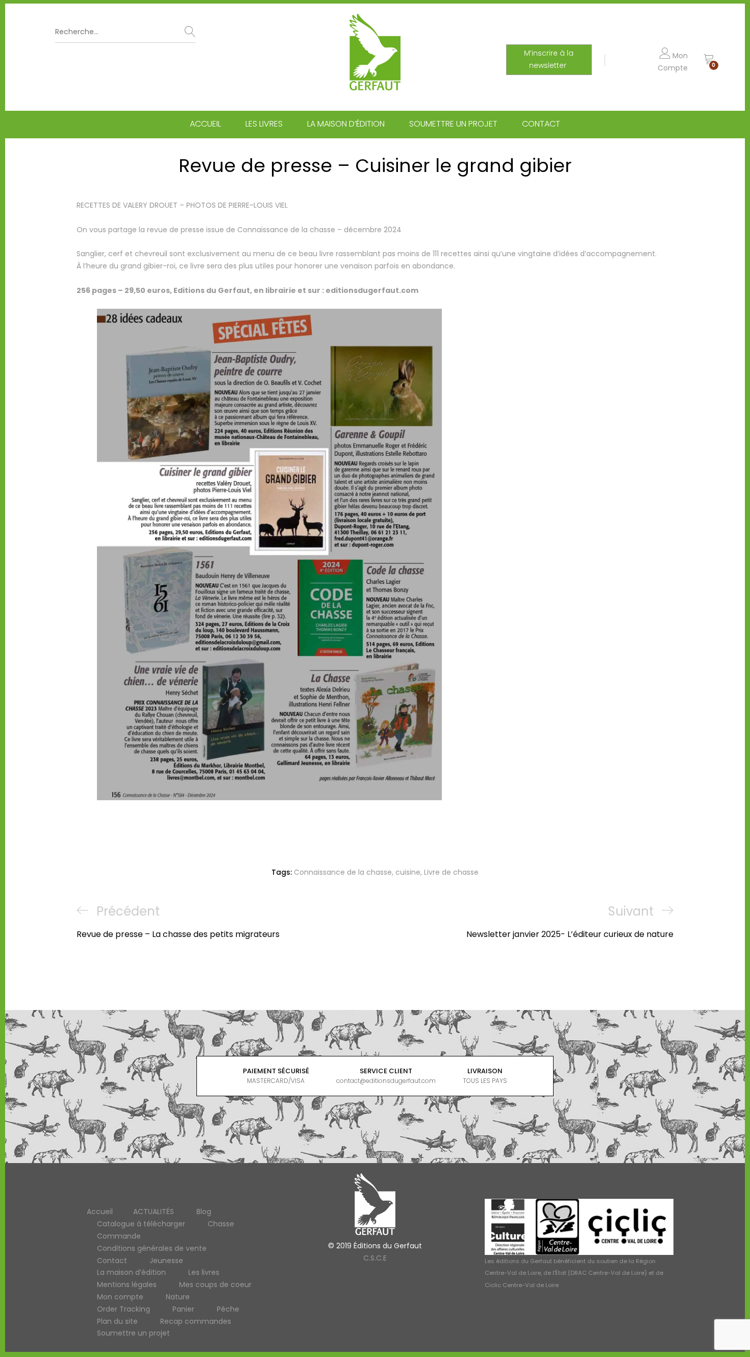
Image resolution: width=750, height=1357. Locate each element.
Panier (183, 1309)
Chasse (221, 1224)
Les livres (264, 124)
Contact (541, 124)
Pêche (228, 1309)
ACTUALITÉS (153, 1211)
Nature (178, 1297)
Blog (203, 1211)
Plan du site (117, 1321)
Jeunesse (166, 1260)
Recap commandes (195, 1321)
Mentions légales (127, 1284)
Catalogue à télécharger (141, 1224)
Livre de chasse (451, 872)
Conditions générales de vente (152, 1248)
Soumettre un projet (453, 124)
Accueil (205, 124)
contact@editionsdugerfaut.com (386, 1080)
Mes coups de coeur (215, 1284)
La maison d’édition (346, 124)
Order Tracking (123, 1309)
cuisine (407, 872)
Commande (119, 1236)
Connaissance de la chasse (343, 872)
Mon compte (120, 1297)
